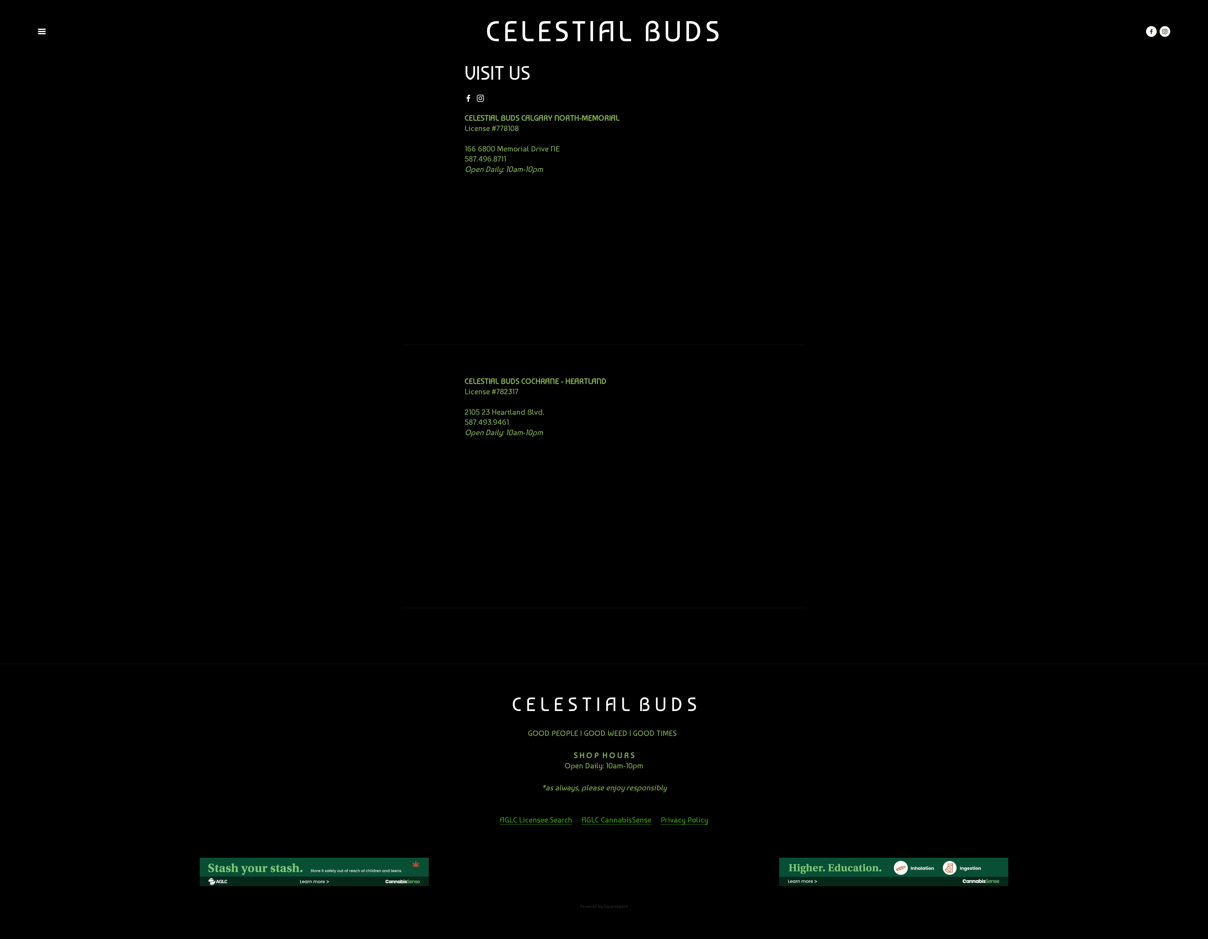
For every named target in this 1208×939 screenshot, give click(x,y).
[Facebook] (468, 98)
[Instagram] (480, 98)
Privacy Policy (684, 819)
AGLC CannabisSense (616, 819)
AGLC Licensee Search (536, 819)
